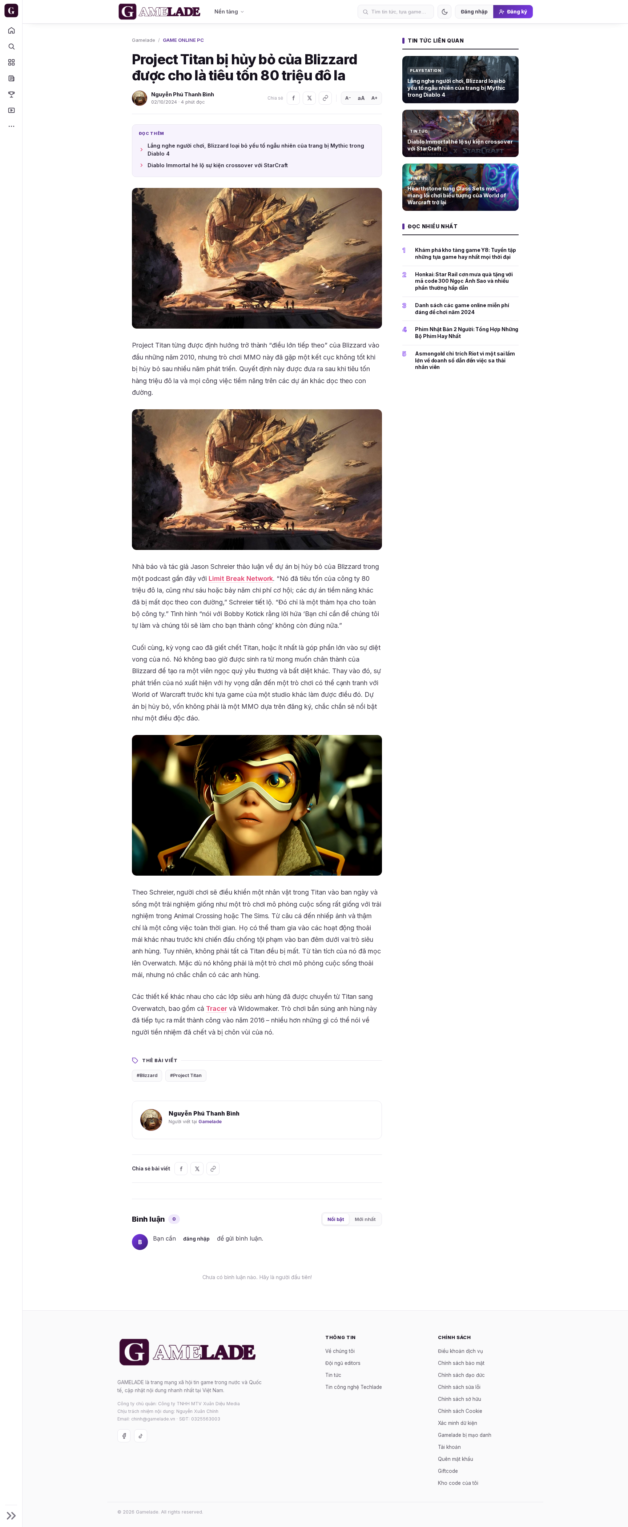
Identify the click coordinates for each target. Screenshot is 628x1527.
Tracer (216, 1008)
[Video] (11, 110)
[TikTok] (140, 1435)
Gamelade (143, 40)
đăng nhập (196, 1239)
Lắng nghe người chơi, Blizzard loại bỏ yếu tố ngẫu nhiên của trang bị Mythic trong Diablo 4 (256, 149)
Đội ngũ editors (343, 1363)
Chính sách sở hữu (459, 1399)
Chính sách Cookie (460, 1411)
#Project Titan (186, 1075)
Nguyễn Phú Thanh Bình (182, 94)
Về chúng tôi (340, 1351)
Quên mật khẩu (455, 1459)
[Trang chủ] (11, 30)
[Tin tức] (11, 78)
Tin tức (333, 1375)
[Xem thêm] (11, 126)
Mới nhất (365, 1219)
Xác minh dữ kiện (457, 1423)
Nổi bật (335, 1219)
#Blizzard (147, 1075)
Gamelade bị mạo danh (464, 1435)
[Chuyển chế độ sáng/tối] (444, 12)
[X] (309, 98)
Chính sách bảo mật (461, 1363)
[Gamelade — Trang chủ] (11, 10)
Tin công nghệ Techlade (353, 1387)
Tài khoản (449, 1447)
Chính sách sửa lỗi (459, 1387)
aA (361, 98)
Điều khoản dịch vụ (460, 1351)
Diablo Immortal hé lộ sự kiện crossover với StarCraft (218, 165)
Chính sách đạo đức (461, 1375)
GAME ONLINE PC (183, 40)
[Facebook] (293, 98)
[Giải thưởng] (11, 94)
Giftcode (448, 1471)
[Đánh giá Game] (11, 62)
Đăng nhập (474, 12)
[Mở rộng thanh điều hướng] (11, 1515)
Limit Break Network (241, 578)
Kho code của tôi (458, 1483)
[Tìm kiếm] (11, 46)
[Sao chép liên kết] (325, 98)
